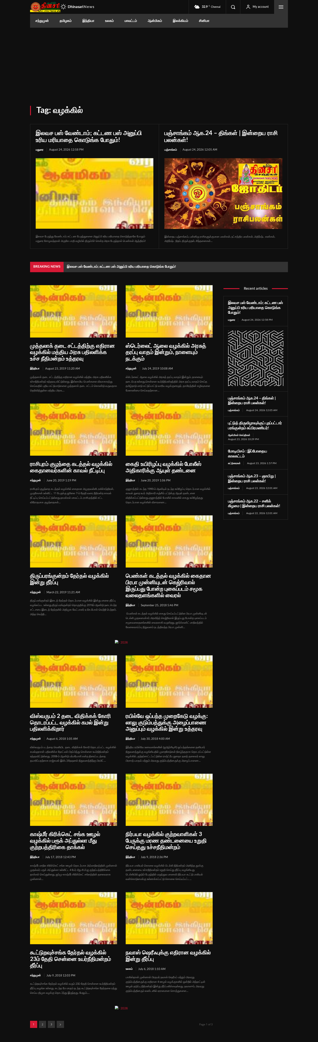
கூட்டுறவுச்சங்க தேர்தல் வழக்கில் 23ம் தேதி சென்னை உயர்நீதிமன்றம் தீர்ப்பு (70, 959)
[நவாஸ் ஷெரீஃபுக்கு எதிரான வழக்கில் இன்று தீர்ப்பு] (169, 918)
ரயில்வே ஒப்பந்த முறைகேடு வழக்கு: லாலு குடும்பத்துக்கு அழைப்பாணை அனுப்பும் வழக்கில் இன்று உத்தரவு (167, 722)
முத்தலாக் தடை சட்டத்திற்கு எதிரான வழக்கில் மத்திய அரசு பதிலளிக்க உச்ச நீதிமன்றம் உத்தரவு (72, 352)
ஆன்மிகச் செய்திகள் (239, 435)
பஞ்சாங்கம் (170, 149)
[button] (233, 7)
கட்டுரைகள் (234, 463)
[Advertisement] (159, 60)
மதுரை (39, 149)
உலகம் (129, 969)
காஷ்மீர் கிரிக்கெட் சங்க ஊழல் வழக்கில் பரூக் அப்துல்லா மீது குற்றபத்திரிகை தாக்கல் (65, 840)
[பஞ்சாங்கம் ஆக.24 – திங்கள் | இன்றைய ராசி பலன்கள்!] (223, 193)
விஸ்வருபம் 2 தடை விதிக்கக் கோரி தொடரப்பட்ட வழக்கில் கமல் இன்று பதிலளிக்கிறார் (70, 722)
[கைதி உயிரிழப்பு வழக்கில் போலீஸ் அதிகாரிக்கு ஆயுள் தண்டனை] (169, 430)
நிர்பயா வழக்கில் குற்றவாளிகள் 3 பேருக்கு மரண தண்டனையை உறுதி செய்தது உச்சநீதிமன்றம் (166, 840)
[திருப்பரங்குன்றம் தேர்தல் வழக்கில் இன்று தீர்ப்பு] (73, 541)
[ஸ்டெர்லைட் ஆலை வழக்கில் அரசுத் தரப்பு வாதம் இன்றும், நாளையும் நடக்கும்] (169, 311)
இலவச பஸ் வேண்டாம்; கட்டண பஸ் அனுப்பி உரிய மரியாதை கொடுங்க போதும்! (121, 266)
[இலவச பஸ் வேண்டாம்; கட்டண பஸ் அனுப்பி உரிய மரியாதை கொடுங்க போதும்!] (94, 193)
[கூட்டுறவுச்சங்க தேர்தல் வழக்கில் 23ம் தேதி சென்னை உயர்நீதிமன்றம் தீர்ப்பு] (73, 918)
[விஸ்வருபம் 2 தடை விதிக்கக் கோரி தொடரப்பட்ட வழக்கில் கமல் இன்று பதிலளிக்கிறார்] (73, 681)
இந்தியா (35, 368)
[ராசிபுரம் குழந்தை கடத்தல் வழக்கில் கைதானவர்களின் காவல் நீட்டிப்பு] (73, 430)
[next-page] (60, 1024)
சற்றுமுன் (131, 368)
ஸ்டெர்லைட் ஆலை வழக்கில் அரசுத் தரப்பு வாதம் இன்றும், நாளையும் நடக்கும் (166, 352)
